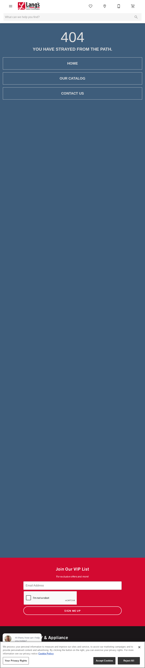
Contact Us (72, 93)
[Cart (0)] (133, 6)
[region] (72, 655)
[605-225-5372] (119, 6)
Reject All (128, 660)
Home (72, 63)
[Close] (139, 647)
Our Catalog (72, 78)
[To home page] (29, 6)
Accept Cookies (104, 660)
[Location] (104, 6)
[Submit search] (136, 17)
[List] (90, 6)
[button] (10, 6)
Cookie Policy (46, 653)
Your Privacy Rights (16, 660)
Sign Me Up (72, 610)
